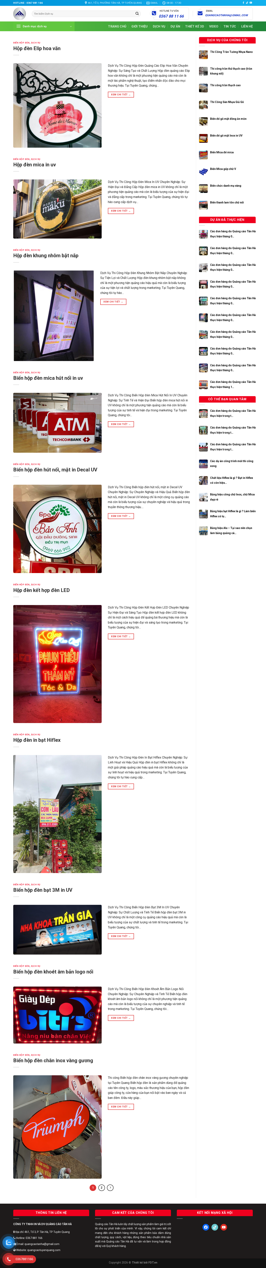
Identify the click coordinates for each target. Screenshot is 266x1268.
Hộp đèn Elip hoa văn (37, 48)
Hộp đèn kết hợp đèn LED (41, 590)
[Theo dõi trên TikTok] (247, 3)
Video (213, 26)
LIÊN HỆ (247, 26)
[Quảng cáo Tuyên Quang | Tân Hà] (19, 14)
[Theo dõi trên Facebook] (243, 3)
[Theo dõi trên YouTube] (251, 3)
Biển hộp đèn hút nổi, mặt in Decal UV (55, 470)
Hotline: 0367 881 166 (28, 1238)
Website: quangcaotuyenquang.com (38, 1250)
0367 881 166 (34, 3)
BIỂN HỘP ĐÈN (21, 43)
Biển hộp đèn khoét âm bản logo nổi (53, 972)
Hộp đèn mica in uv (34, 165)
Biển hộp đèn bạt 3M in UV (42, 890)
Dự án (175, 26)
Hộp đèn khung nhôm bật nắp (45, 255)
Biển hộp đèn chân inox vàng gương (53, 1060)
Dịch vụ (159, 26)
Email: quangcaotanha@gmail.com (37, 1244)
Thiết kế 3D (194, 26)
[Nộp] (137, 14)
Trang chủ (117, 26)
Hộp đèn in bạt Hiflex (37, 740)
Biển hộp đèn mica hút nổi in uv (48, 378)
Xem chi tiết (121, 94)
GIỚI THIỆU (139, 26)
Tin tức (230, 26)
